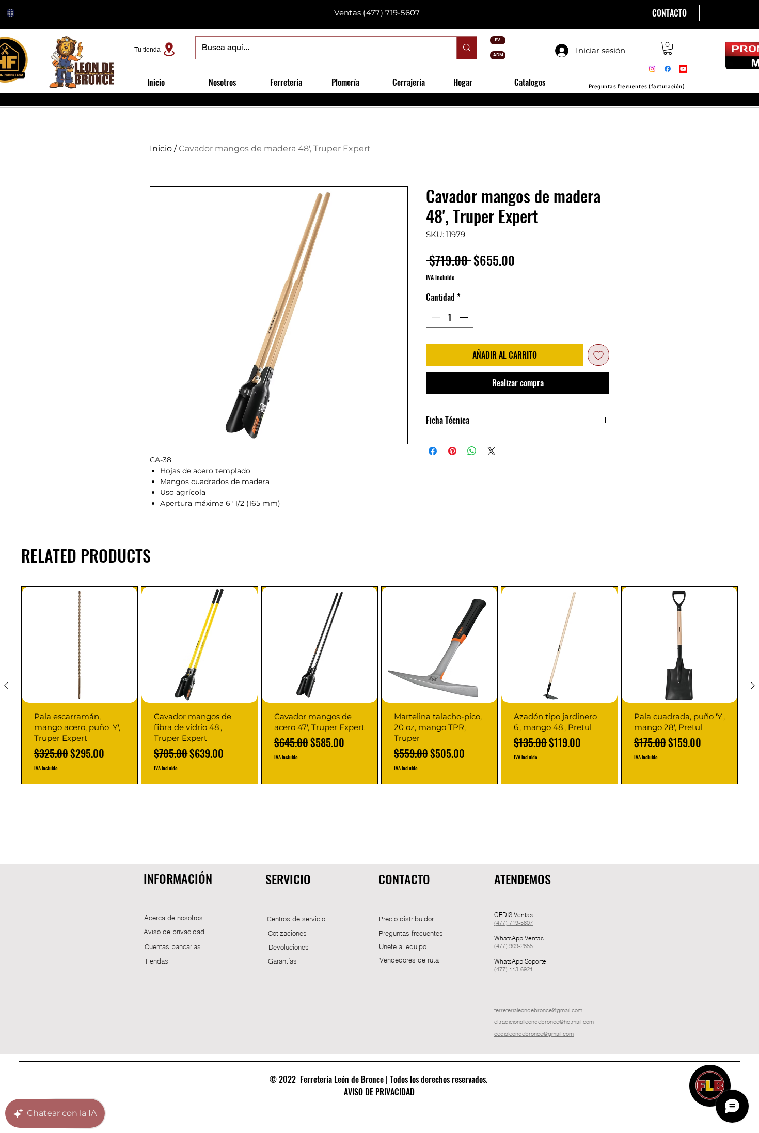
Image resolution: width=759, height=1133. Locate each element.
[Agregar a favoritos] (598, 355)
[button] (667, 48)
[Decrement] (435, 317)
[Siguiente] (753, 685)
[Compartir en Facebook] (432, 451)
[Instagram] (652, 69)
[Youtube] (683, 69)
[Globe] (10, 13)
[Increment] (464, 317)
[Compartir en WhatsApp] (472, 451)
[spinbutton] (449, 317)
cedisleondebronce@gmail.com (534, 1033)
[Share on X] (491, 451)
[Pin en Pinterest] (452, 451)
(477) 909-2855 (513, 946)
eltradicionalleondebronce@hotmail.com (544, 1022)
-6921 (525, 969)
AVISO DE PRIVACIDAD (379, 1091)
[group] (379, 685)
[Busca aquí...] (466, 48)
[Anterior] (6, 685)
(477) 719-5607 (391, 13)
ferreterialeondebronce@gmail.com (538, 1010)
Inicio (161, 148)
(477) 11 (504, 969)
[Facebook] (667, 69)
